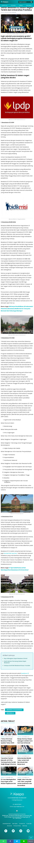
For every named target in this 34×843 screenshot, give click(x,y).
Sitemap (24, 826)
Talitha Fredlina (12, 12)
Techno (13, 5)
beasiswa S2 (25, 673)
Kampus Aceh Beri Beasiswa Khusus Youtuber (17, 665)
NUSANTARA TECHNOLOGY (18, 798)
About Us (9, 826)
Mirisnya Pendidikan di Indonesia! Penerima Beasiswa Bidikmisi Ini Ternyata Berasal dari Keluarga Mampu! (17, 308)
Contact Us (22, 823)
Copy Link (31, 841)
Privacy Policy (17, 826)
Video (21, 5)
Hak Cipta (14, 823)
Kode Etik (29, 823)
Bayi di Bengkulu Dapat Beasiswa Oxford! (15, 658)
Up (31, 838)
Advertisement (7, 823)
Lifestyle (4, 5)
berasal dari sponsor (10, 553)
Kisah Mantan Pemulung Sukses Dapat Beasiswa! (15, 662)
